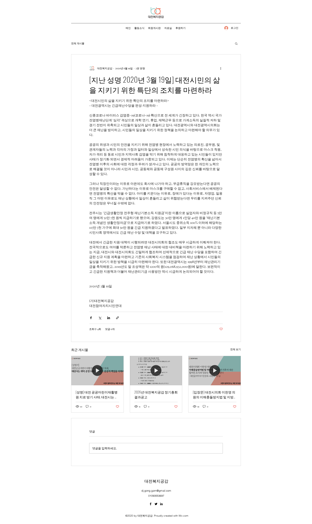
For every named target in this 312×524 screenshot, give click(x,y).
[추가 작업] (220, 68)
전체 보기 (235, 349)
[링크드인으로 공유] (108, 317)
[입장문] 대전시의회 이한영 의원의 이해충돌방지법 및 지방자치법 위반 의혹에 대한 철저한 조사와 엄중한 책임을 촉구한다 (214, 394)
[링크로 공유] (117, 317)
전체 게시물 (77, 43)
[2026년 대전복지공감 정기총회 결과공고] (156, 370)
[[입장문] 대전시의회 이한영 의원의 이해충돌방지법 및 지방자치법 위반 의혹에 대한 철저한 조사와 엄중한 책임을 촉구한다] (214, 370)
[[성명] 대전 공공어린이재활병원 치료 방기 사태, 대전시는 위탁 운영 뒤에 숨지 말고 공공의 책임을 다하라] (97, 370)
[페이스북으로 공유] (91, 317)
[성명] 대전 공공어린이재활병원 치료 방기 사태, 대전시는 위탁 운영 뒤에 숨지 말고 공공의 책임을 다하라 (97, 394)
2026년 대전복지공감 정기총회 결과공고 (156, 394)
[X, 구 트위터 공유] (99, 317)
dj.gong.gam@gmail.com (156, 490)
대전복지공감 (156, 481)
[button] (236, 43)
